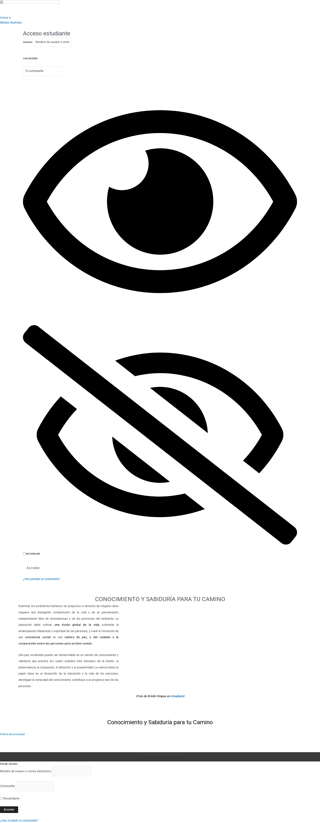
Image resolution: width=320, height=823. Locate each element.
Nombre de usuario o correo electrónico (25, 771)
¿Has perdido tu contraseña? (41, 579)
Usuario (27, 42)
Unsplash (177, 696)
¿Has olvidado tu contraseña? (19, 820)
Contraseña (30, 58)
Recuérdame (32, 553)
